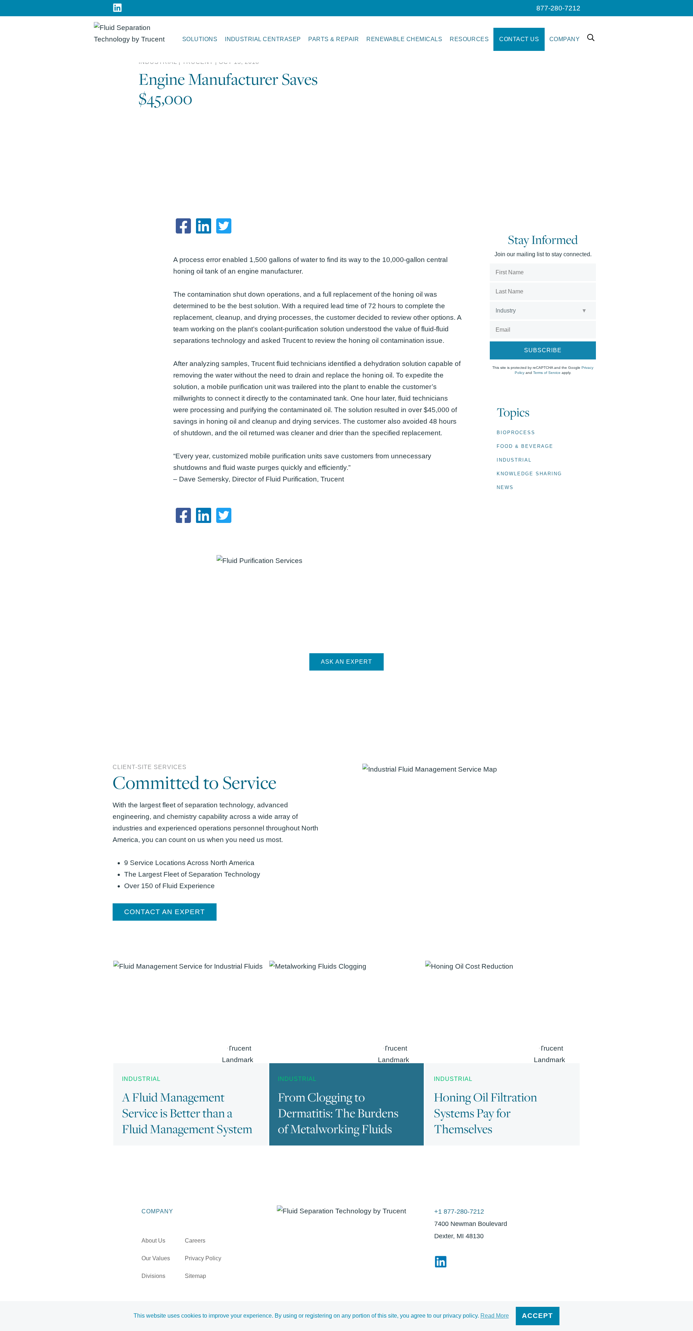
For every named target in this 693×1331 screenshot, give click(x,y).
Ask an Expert (346, 662)
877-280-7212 (558, 8)
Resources (469, 39)
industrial (514, 460)
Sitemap (195, 1276)
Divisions (153, 1276)
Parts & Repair (333, 39)
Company (564, 39)
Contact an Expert (164, 912)
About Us (153, 1241)
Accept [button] (537, 1315)
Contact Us (519, 39)
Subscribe (543, 350)
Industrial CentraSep (263, 39)
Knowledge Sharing (529, 473)
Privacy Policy (203, 1258)
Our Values (155, 1258)
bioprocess (516, 432)
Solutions (199, 39)
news (505, 487)
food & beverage (525, 446)
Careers (195, 1241)
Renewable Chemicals (404, 39)
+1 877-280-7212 (459, 1211)
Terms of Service (547, 373)
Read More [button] (494, 1316)
